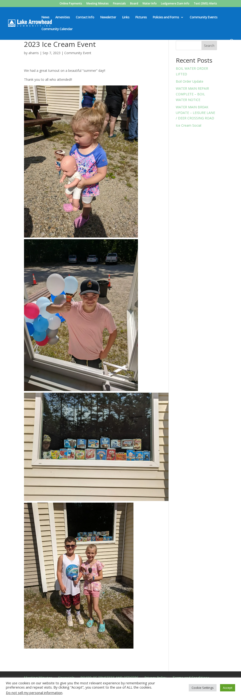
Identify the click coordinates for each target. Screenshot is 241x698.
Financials (119, 3)
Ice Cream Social (188, 125)
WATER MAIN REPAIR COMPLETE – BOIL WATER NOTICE (192, 94)
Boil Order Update (189, 81)
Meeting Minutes (97, 3)
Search (209, 45)
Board (134, 3)
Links (125, 17)
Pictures (141, 17)
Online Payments (71, 3)
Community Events (203, 17)
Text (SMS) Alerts (205, 3)
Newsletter (108, 17)
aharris (33, 53)
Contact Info (85, 17)
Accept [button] (227, 688)
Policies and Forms (166, 17)
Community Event (77, 53)
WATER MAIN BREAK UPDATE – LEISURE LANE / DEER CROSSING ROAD (195, 113)
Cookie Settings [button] (203, 688)
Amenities (62, 17)
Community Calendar (56, 29)
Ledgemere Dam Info (175, 3)
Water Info (149, 3)
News (45, 17)
